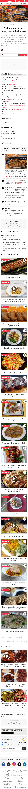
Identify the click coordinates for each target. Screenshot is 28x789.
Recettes (6, 3)
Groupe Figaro (12, 771)
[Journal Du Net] (20, 778)
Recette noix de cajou (8, 641)
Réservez (19, 183)
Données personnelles (6, 770)
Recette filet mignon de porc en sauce (12, 238)
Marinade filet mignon (8, 242)
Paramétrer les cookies (16, 770)
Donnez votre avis (18, 25)
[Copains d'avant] (7, 784)
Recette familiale (21, 641)
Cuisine (5, 742)
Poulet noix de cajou (8, 249)
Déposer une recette (7, 733)
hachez (20, 180)
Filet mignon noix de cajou (9, 235)
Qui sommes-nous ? (7, 769)
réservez (8, 176)
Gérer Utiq (24, 770)
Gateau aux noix (6, 244)
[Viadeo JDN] (20, 784)
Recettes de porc (22, 3)
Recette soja (17, 637)
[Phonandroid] (20, 787)
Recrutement (22, 769)
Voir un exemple (22, 742)
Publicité (17, 769)
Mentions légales (5, 771)
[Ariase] (7, 787)
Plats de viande (13, 3)
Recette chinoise (6, 637)
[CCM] (7, 778)
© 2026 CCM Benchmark (21, 771)
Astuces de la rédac (8, 744)
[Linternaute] (7, 781)
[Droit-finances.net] (20, 781)
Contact (13, 769)
